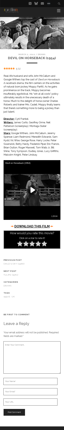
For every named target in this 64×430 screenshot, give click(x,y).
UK (13, 297)
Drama (42, 54)
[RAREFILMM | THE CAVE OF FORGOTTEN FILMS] (11, 11)
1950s (7, 297)
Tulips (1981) (11, 275)
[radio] (20, 244)
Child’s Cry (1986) (14, 264)
